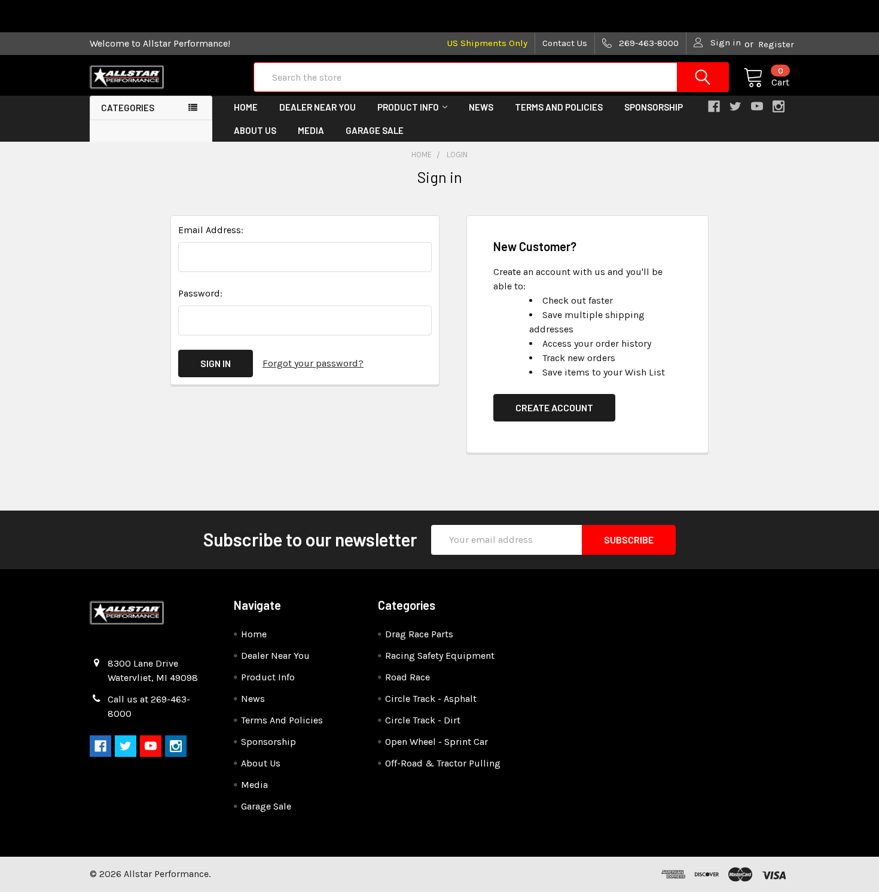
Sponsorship (653, 107)
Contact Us (564, 43)
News (481, 107)
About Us (255, 130)
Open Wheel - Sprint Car (436, 741)
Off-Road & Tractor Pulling (442, 763)
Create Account (554, 407)
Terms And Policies (559, 107)
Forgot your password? (313, 363)
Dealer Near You (317, 107)
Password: (200, 293)
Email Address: (210, 230)
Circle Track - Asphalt (431, 698)
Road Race (407, 677)
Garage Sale (375, 130)
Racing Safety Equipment (440, 655)
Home (246, 107)
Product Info (408, 107)
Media (311, 130)
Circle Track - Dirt (422, 720)
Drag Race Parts (419, 634)
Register (776, 44)
